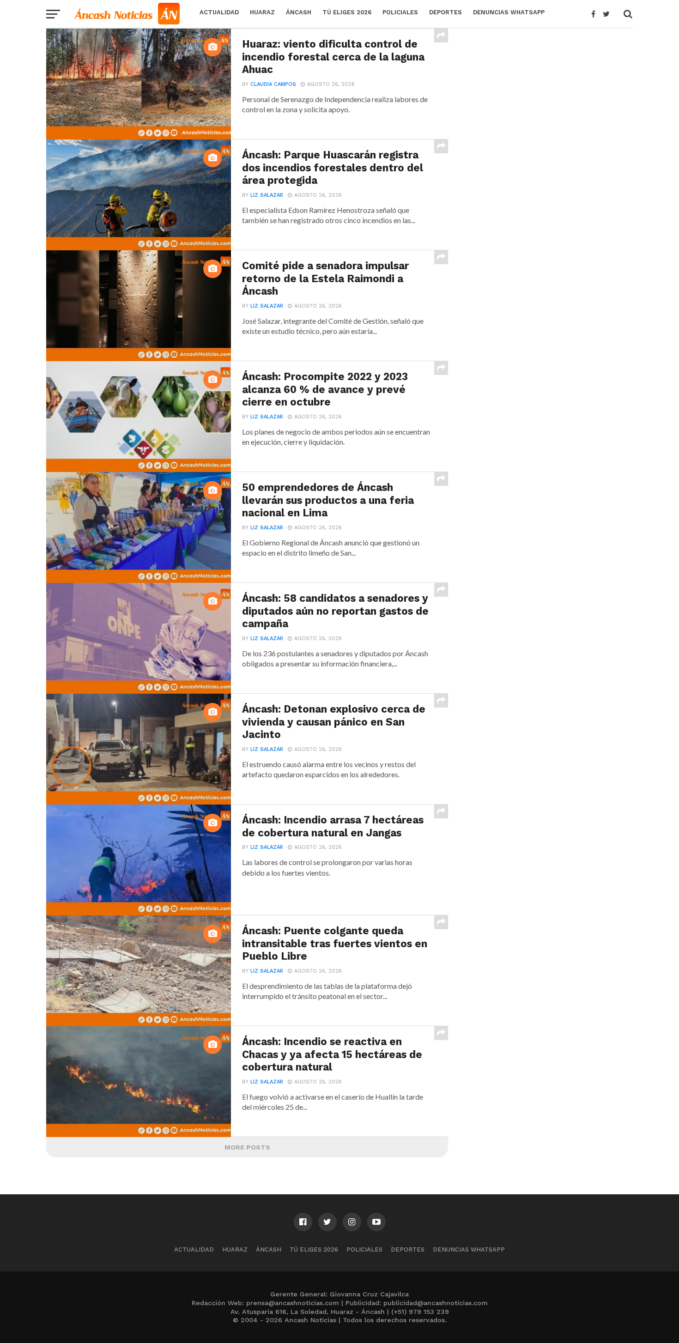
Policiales (400, 12)
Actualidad (219, 12)
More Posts (247, 1147)
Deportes (445, 12)
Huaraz (262, 12)
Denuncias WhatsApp (509, 12)
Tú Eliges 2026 (346, 12)
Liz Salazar (266, 195)
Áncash (298, 12)
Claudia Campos (273, 84)
